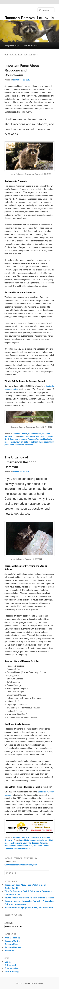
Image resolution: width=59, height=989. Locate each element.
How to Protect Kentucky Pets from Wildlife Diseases (29, 897)
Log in (8, 961)
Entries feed (10, 964)
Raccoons (9, 950)
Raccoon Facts (34, 433)
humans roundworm (44, 436)
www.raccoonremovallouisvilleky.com (21, 864)
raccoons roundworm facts (16, 441)
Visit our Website (31, 45)
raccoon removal (24, 845)
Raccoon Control (20, 433)
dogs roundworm (27, 436)
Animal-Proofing (12, 937)
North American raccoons (16, 439)
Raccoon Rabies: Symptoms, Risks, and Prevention (29, 907)
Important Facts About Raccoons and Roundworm (22, 70)
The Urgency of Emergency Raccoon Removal (20, 462)
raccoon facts (10, 845)
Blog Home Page (12, 45)
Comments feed (12, 968)
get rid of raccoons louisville (32, 840)
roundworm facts (36, 441)
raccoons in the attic (22, 848)
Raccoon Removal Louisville (29, 17)
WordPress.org (12, 971)
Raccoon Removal (13, 947)
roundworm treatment (24, 444)
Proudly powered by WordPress (29, 983)
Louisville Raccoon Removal (35, 842)
